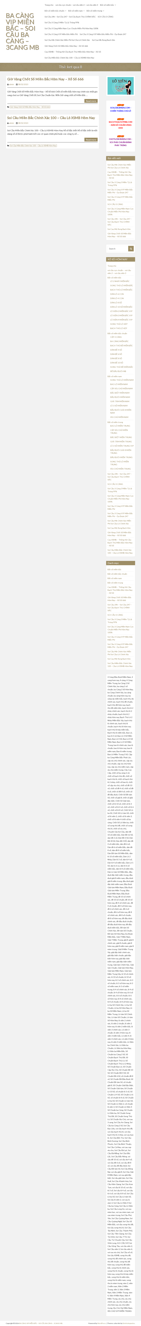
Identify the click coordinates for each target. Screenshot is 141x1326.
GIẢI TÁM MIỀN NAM (119, 401)
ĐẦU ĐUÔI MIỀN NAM (120, 397)
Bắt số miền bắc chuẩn (54, 11)
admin (11, 84)
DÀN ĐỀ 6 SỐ (116, 354)
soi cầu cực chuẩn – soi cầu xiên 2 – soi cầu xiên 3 (76, 5)
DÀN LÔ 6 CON (117, 294)
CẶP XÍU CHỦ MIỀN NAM (121, 388)
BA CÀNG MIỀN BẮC (119, 341)
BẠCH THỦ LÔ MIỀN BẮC (121, 290)
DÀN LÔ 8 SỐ (116, 302)
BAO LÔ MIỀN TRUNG (120, 426)
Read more (91, 101)
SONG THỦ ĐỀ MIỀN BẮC (121, 367)
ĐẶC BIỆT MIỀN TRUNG (121, 437)
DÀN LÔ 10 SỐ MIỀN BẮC (121, 307)
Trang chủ (49, 5)
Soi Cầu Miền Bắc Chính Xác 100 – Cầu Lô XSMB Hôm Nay (69, 57)
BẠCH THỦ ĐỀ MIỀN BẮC (121, 345)
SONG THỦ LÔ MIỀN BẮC (121, 285)
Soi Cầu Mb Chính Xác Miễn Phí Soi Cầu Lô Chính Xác (67, 40)
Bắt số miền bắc (107, 5)
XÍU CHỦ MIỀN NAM (119, 417)
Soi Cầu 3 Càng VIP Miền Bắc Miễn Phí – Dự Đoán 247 (103, 34)
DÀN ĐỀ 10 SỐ (116, 362)
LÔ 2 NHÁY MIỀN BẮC (120, 281)
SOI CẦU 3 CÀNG (105, 16)
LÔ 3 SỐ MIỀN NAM (119, 405)
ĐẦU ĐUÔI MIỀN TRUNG (121, 457)
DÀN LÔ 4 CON (117, 298)
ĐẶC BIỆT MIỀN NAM (119, 393)
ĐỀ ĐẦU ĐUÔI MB (118, 371)
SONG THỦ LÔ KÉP (119, 324)
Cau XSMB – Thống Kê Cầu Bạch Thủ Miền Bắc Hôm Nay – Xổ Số (73, 52)
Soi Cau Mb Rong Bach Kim (103, 40)
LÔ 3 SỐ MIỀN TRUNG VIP (122, 446)
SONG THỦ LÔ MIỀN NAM (122, 380)
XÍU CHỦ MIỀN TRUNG (120, 469)
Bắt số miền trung (94, 11)
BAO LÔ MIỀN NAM (119, 384)
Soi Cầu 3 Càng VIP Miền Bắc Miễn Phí (61, 34)
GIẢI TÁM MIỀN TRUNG (121, 441)
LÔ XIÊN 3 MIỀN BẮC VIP (121, 315)
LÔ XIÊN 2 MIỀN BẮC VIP (121, 311)
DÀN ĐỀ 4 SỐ (116, 350)
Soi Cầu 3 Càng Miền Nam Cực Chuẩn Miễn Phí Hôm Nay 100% (71, 28)
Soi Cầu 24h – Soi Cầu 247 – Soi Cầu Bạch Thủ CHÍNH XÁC (70, 16)
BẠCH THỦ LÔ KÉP (118, 328)
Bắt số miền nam (75, 11)
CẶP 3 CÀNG (116, 337)
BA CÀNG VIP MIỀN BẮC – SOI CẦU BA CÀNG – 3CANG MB (22, 31)
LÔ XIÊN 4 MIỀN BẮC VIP (121, 320)
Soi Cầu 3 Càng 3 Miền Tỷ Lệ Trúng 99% (62, 22)
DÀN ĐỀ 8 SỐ (116, 358)
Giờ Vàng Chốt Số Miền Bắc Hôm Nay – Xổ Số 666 (66, 46)
